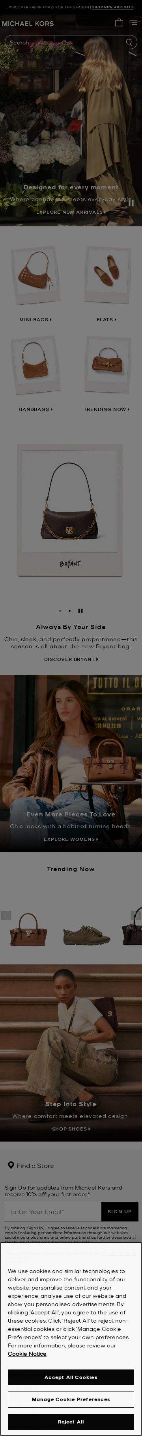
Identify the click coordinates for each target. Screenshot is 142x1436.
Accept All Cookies (71, 1377)
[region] (71, 1339)
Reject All (71, 1421)
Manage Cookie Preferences (71, 1399)
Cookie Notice (27, 1353)
